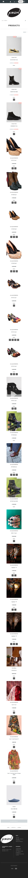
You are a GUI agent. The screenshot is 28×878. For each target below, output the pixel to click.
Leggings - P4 (14, 636)
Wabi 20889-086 (14, 808)
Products (13, 827)
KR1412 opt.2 (14, 331)
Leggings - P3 (14, 601)
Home (8, 827)
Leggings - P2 (14, 567)
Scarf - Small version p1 (14, 739)
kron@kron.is (18, 852)
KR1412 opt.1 (14, 297)
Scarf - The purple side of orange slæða (14, 774)
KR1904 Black (14, 434)
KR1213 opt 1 (14, 160)
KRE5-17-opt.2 (14, 533)
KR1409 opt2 (14, 229)
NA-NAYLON (14, 670)
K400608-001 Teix (14, 126)
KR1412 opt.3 (14, 366)
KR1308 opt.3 (14, 194)
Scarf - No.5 (14, 704)
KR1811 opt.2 (14, 400)
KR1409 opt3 (14, 263)
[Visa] (12, 868)
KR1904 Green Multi (14, 501)
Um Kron (17, 837)
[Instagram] (7, 838)
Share (24, 32)
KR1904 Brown (14, 466)
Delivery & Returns (19, 841)
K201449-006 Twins (14, 59)
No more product (14, 821)
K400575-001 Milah (14, 91)
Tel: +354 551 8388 (19, 851)
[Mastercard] (16, 868)
